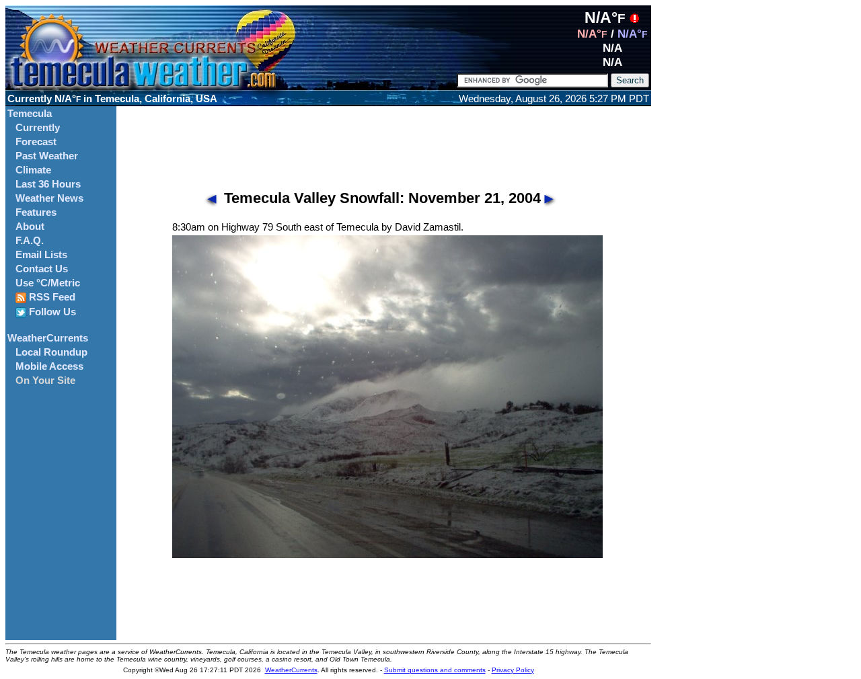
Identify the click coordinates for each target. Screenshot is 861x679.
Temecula (29, 113)
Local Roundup (51, 352)
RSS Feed (50, 297)
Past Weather (46, 156)
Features (36, 212)
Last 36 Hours (48, 184)
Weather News (49, 198)
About (29, 226)
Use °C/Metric (47, 283)
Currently (37, 127)
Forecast (36, 141)
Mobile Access (49, 366)
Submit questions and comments (435, 670)
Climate (33, 170)
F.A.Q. (29, 240)
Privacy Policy (513, 670)
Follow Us (51, 312)
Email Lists (41, 254)
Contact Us (41, 269)
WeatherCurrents (47, 338)
